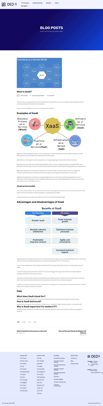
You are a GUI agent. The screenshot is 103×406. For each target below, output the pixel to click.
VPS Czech (23, 385)
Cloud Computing (36, 95)
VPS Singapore (41, 372)
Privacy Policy (74, 364)
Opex (27, 273)
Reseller (48, 3)
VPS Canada (40, 361)
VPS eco (39, 393)
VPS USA (39, 358)
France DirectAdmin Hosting (59, 365)
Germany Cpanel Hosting (59, 361)
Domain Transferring (59, 382)
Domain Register (58, 379)
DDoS (27, 192)
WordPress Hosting (59, 358)
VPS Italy (22, 377)
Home (41, 31)
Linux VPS (39, 382)
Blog (72, 361)
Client (56, 3)
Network (42, 95)
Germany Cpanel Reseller (59, 369)
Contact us (74, 358)
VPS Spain (22, 374)
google (23, 322)
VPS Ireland (23, 388)
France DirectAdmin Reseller (59, 373)
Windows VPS (40, 385)
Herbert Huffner (24, 95)
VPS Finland (23, 369)
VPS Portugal (23, 380)
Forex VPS (39, 391)
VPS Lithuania (23, 391)
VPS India (39, 366)
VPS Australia (40, 369)
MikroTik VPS (40, 380)
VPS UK (22, 366)
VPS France (23, 358)
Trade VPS (40, 388)
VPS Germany (24, 361)
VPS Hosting (25, 3)
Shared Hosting (37, 3)
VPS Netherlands (24, 372)
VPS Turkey (40, 374)
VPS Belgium (23, 382)
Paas (29, 322)
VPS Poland (23, 364)
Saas (35, 322)
